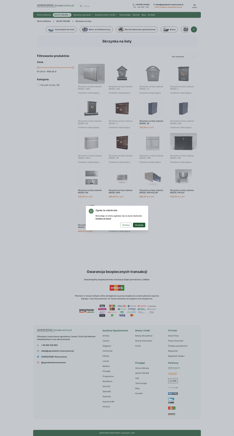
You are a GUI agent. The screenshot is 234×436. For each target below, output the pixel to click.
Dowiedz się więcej (103, 218)
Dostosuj (125, 225)
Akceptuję (139, 225)
